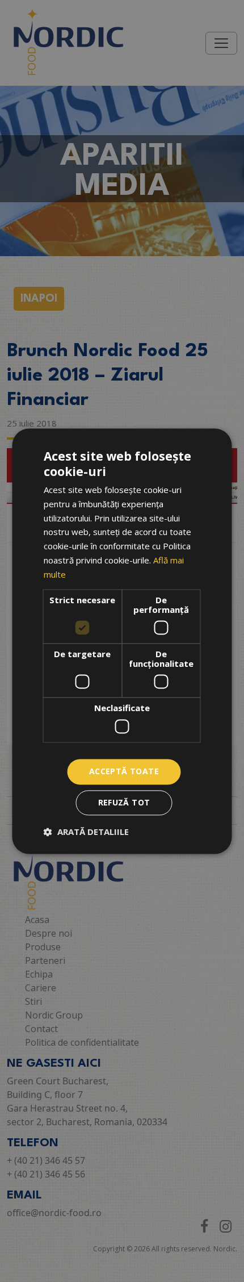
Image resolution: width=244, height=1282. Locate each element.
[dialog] (122, 641)
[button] (86, 831)
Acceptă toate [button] (124, 771)
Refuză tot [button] (124, 802)
